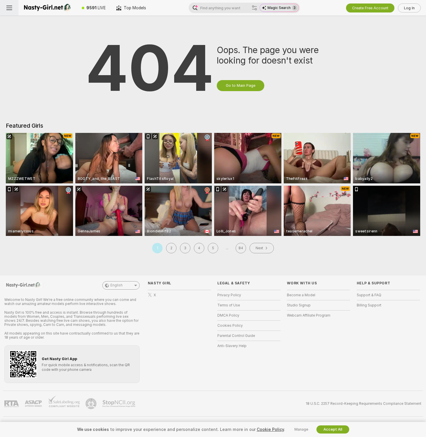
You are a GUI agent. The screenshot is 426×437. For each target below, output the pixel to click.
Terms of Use (228, 305)
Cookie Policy (270, 429)
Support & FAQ (369, 295)
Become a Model (301, 295)
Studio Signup (299, 305)
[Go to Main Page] (48, 8)
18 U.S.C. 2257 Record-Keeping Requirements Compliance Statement (363, 404)
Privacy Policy (229, 295)
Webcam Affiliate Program (308, 315)
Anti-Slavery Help (232, 346)
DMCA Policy (228, 315)
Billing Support (369, 305)
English (116, 285)
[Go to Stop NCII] (119, 403)
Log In (409, 8)
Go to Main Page (240, 85)
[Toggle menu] (9, 8)
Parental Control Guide (236, 336)
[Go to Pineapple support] (91, 403)
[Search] (254, 8)
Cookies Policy (230, 326)
